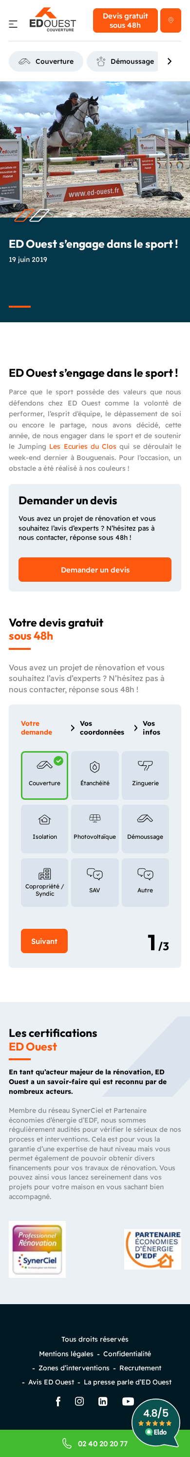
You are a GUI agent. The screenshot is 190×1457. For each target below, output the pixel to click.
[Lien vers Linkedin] (103, 1402)
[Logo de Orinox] (53, 20)
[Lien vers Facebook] (58, 1402)
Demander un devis (95, 569)
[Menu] (13, 25)
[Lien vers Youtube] (128, 1402)
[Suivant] (170, 61)
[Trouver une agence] (170, 20)
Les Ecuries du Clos (82, 446)
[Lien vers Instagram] (79, 1402)
